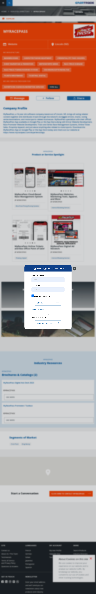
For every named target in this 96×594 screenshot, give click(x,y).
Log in (40, 303)
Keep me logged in (42, 296)
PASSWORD (36, 285)
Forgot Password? (38, 310)
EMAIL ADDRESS (37, 275)
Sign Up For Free (45, 323)
